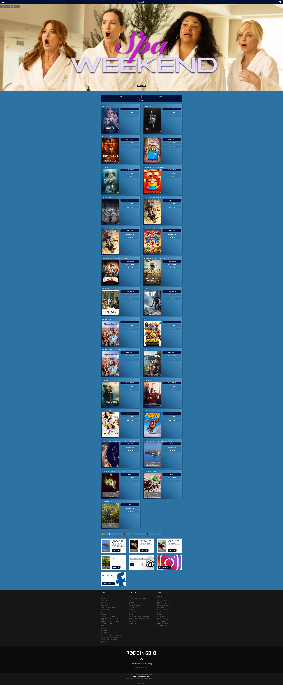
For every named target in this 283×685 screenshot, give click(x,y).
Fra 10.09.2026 (130, 383)
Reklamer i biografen (162, 612)
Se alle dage (130, 112)
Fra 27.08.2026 (172, 261)
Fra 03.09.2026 (172, 352)
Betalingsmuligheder (162, 623)
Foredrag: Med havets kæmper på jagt (111, 637)
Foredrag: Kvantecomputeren (109, 639)
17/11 (129, 504)
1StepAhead (154, 678)
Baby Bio (159, 614)
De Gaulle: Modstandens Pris (108, 607)
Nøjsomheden (105, 609)
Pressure (103, 628)
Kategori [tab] (161, 96)
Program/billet (126, 93)
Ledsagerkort (160, 602)
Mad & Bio (160, 597)
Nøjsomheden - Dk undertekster (109, 611)
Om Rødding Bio (161, 595)
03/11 (171, 474)
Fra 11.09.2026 (172, 383)
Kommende (135, 93)
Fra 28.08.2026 (172, 291)
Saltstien (103, 625)
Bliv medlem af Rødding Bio (164, 604)
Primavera (104, 630)
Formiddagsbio (161, 616)
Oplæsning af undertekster (164, 605)
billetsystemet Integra (143, 678)
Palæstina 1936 (133, 609)
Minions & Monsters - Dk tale (108, 616)
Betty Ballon (132, 614)
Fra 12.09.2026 (130, 413)
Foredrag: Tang (105, 643)
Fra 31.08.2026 (130, 352)
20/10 (129, 474)
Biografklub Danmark (162, 618)
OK (132, 564)
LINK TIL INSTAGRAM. (165, 567)
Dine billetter (157, 93)
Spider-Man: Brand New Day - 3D (109, 620)
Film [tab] (120, 96)
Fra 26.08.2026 (130, 139)
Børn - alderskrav (161, 607)
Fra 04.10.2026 (130, 443)
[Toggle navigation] (280, 2)
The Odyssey (104, 604)
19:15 (172, 109)
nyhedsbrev (133, 674)
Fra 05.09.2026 (172, 322)
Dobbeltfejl (132, 611)
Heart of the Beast (134, 612)
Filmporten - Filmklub (162, 620)
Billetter (116, 550)
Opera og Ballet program (163, 609)
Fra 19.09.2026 (172, 413)
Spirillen (103, 627)
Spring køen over (161, 611)
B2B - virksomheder (162, 600)
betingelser (139, 674)
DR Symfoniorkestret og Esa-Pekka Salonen (112, 636)
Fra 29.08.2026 (172, 170)
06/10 (171, 443)
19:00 (130, 109)
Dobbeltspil (104, 595)
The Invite (103, 602)
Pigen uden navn (105, 600)
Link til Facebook (108, 584)
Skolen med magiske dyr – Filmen (110, 621)
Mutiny (103, 612)
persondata (145, 674)
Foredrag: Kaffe (105, 641)
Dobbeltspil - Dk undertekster (108, 597)
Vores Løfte (104, 605)
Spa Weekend (105, 632)
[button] (3, 79)
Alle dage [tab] (141, 100)
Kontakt (150, 93)
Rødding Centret (161, 625)
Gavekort (143, 93)
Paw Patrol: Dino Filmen (107, 614)
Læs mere (130, 115)
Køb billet (141, 86)
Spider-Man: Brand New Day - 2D (109, 618)
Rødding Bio (141, 2)
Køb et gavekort (161, 621)
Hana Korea (104, 598)
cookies (151, 674)
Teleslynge (160, 598)
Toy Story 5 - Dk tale (106, 623)
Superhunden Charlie (106, 634)
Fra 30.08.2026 (172, 139)
